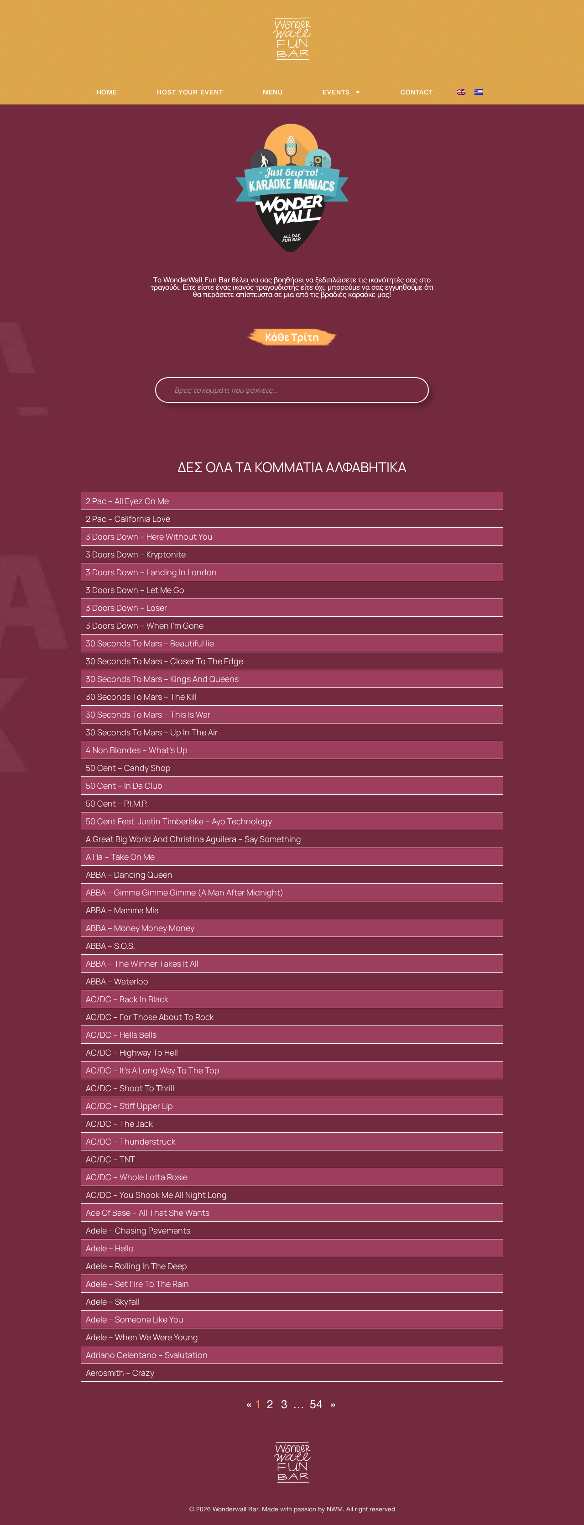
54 (317, 1403)
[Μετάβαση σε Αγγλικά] (461, 92)
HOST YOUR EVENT (190, 92)
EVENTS (336, 92)
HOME (107, 92)
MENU (273, 92)
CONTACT (417, 92)
